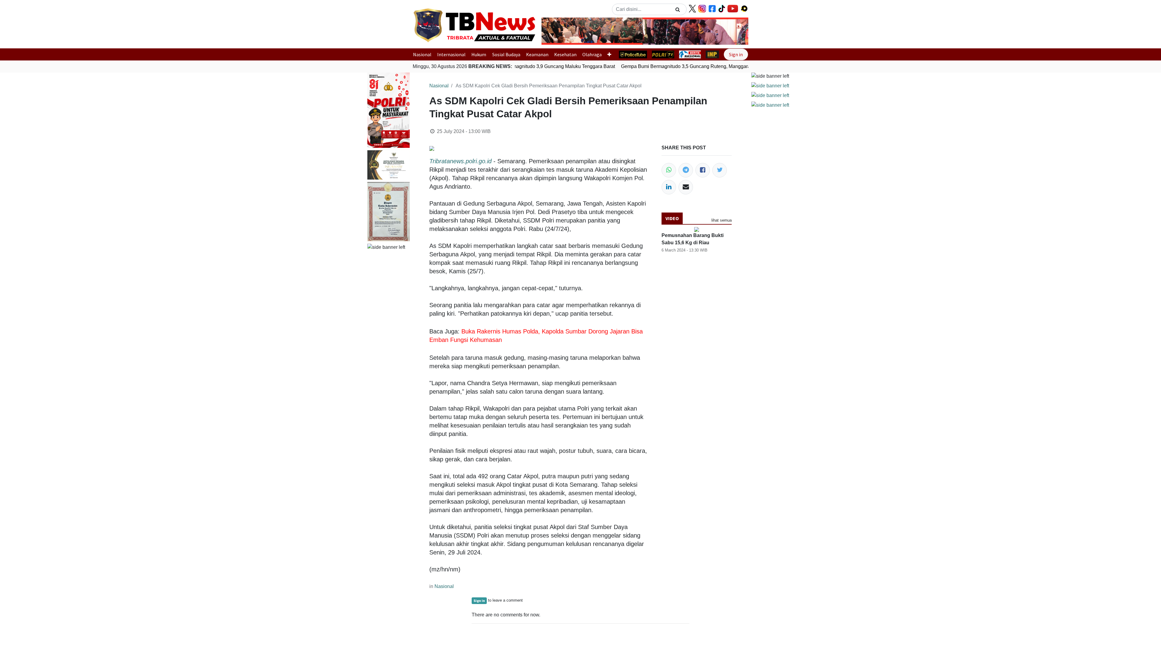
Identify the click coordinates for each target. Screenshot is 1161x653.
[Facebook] (702, 170)
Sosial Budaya (506, 54)
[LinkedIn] (669, 187)
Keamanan (537, 54)
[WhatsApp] (669, 170)
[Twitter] (719, 170)
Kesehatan (565, 54)
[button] (557, 31)
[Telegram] (685, 170)
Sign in (736, 54)
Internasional (451, 54)
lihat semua (721, 220)
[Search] (678, 9)
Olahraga (592, 54)
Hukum (478, 54)
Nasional (422, 54)
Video (672, 218)
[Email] (685, 187)
